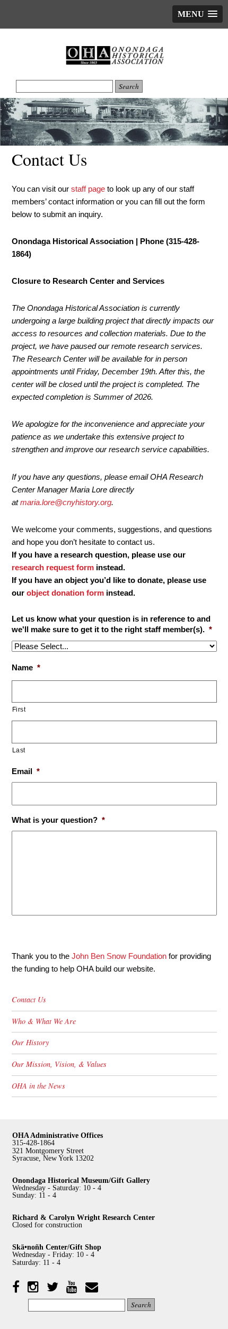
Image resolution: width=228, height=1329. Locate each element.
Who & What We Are (44, 1021)
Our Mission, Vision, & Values (59, 1064)
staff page (88, 188)
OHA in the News (38, 1086)
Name (26, 667)
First (19, 709)
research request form (53, 567)
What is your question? (58, 819)
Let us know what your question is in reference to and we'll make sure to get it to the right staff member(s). (112, 624)
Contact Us (29, 999)
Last (19, 750)
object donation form (65, 592)
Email (26, 771)
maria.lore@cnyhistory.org (65, 502)
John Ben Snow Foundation (119, 955)
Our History (30, 1042)
